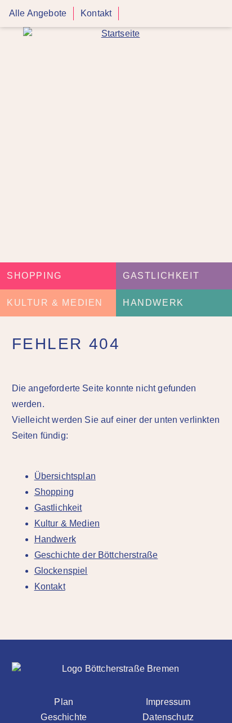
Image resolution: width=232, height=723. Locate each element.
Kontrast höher (132, 17)
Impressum (168, 702)
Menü (219, 14)
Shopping (34, 275)
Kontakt (96, 13)
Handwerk (153, 302)
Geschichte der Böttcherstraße (96, 555)
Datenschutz (168, 717)
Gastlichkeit (161, 275)
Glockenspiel (61, 570)
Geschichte (64, 717)
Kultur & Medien (55, 302)
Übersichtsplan (65, 476)
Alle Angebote (37, 13)
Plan (63, 702)
